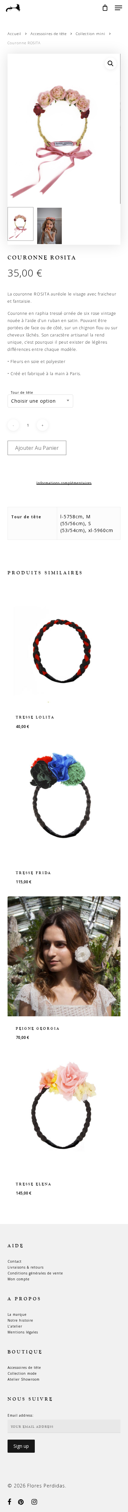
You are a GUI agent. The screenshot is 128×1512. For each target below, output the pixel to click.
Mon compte (19, 1279)
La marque (17, 1314)
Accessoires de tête (49, 33)
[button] (118, 8)
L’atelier (15, 1326)
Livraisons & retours (26, 1267)
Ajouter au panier (37, 447)
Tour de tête (22, 392)
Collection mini (90, 33)
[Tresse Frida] (64, 801)
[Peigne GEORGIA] (64, 956)
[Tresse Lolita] (64, 645)
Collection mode (22, 1373)
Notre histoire (20, 1320)
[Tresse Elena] (64, 1112)
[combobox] (40, 401)
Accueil (14, 33)
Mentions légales (23, 1332)
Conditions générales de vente (35, 1273)
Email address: (21, 1415)
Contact (15, 1261)
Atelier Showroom (24, 1379)
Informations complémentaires (64, 483)
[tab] (64, 483)
